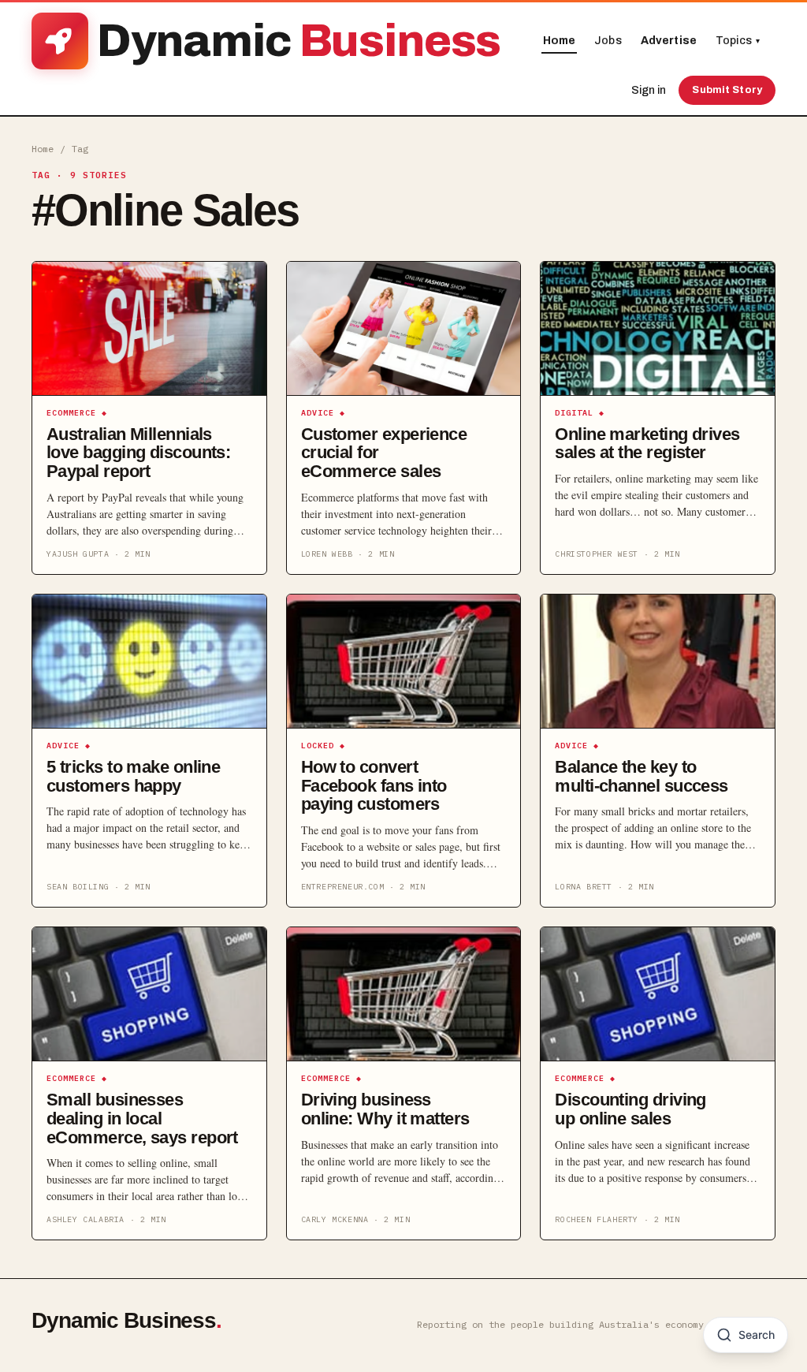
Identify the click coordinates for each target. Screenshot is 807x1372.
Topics (738, 41)
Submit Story (727, 89)
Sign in (648, 90)
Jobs (608, 41)
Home (559, 41)
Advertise (669, 41)
